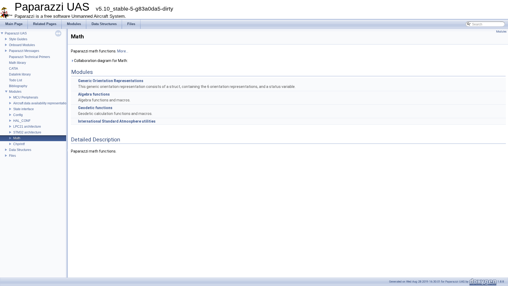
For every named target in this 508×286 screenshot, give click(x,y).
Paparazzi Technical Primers (29, 57)
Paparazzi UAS (16, 33)
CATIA (13, 68)
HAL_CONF (21, 121)
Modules (15, 91)
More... (122, 51)
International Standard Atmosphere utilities (117, 121)
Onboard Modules (22, 45)
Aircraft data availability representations (41, 103)
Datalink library (20, 74)
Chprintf (19, 144)
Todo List (15, 80)
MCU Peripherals (25, 97)
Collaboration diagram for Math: (100, 61)
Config (18, 115)
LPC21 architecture (27, 126)
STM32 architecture (27, 132)
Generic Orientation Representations (110, 81)
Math (16, 138)
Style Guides (18, 39)
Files (12, 156)
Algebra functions (94, 94)
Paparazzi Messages (24, 51)
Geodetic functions (95, 108)
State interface (23, 109)
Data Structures (20, 150)
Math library (17, 63)
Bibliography (18, 86)
